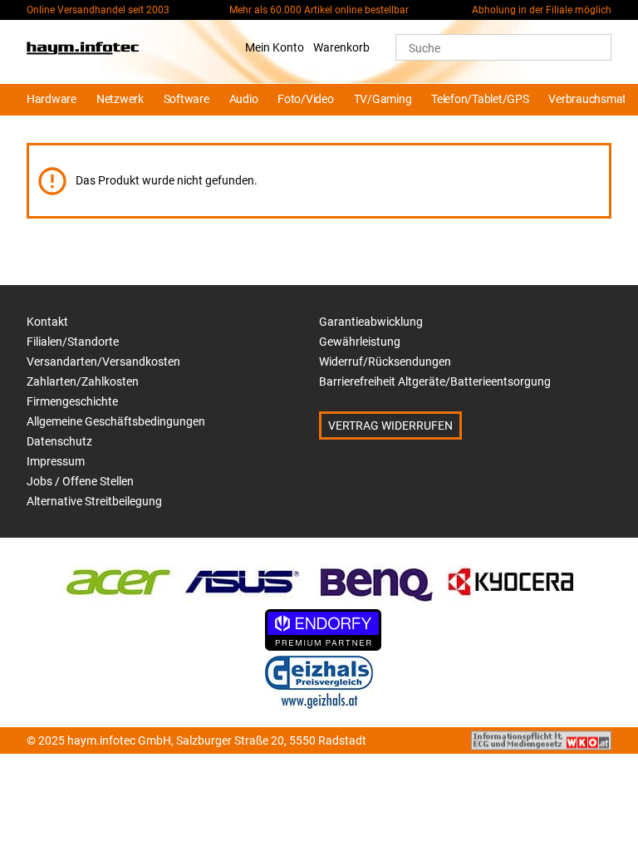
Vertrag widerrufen (390, 425)
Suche (424, 48)
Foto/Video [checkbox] (305, 99)
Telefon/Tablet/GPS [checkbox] (479, 99)
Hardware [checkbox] (51, 99)
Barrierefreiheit (357, 381)
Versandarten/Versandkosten (103, 361)
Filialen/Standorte (73, 341)
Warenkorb (341, 47)
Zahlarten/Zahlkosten (83, 381)
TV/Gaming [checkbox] (383, 99)
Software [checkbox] (186, 99)
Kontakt (47, 321)
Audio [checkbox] (243, 99)
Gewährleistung (359, 341)
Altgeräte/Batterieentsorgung (474, 381)
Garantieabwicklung (371, 321)
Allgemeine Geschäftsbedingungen (116, 421)
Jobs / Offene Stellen (80, 481)
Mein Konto (274, 47)
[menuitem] (49, 100)
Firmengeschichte (72, 401)
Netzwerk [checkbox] (120, 99)
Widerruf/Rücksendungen (385, 361)
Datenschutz (59, 441)
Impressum (56, 461)
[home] (83, 51)
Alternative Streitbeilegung (94, 501)
